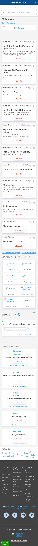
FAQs (26, 490)
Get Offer (19, 59)
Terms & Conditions (5, 488)
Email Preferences (29, 476)
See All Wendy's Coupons (19, 386)
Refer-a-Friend (17, 473)
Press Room (5, 477)
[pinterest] (31, 515)
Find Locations (19, 246)
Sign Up (19, 382)
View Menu (19, 230)
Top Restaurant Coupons (11, 253)
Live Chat (27, 493)
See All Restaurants (8, 23)
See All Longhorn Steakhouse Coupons (19, 365)
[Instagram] (23, 515)
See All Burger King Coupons (19, 443)
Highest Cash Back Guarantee (29, 485)
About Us (4, 471)
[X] (14, 515)
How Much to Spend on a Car (17, 491)
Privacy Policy (30, 335)
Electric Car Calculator (16, 496)
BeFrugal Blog (6, 474)
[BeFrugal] (19, 7)
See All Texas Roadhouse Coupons (19, 406)
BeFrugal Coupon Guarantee (29, 480)
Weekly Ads (16, 476)
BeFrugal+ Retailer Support (30, 501)
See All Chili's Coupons (19, 425)
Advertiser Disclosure (19, 541)
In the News (5, 484)
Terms (23, 335)
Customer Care (29, 496)
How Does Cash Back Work (29, 472)
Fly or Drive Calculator (16, 485)
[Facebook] (6, 515)
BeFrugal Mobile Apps (17, 480)
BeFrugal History (6, 481)
